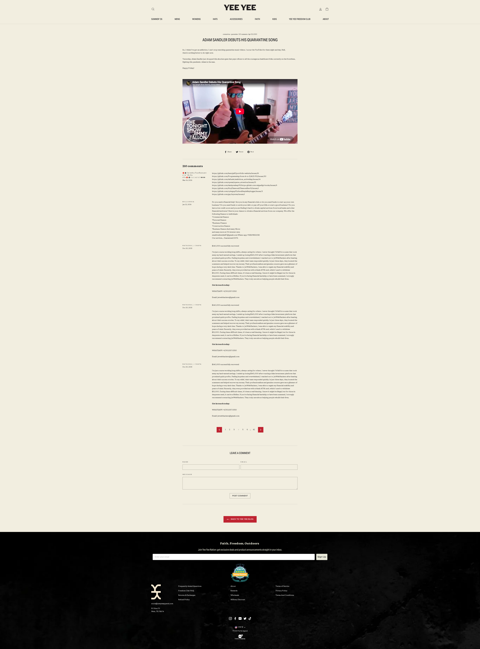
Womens (196, 19)
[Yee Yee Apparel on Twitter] (245, 618)
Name (185, 462)
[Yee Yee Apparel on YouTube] (240, 618)
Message (187, 474)
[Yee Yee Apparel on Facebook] (235, 618)
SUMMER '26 (156, 19)
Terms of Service (282, 586)
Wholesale (234, 595)
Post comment (240, 496)
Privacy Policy (281, 591)
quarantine (234, 34)
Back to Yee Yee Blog (241, 519)
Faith (257, 19)
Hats (215, 19)
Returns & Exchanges (186, 595)
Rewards (234, 591)
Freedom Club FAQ (186, 591)
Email (244, 462)
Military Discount (237, 600)
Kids (274, 19)
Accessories (236, 19)
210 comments (243, 34)
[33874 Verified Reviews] (240, 583)
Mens (177, 19)
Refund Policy (184, 600)
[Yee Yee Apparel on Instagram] (230, 618)
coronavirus (226, 34)
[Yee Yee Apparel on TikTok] (249, 618)
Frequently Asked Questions (190, 586)
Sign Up (322, 557)
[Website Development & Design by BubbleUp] (240, 639)
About (326, 19)
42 (254, 430)
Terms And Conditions (285, 595)
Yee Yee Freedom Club (299, 19)
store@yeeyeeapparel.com (162, 604)
